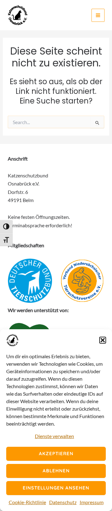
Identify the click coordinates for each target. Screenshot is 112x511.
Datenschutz (63, 502)
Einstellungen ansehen (56, 488)
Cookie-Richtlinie (27, 502)
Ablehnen (56, 471)
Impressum (92, 502)
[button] (103, 340)
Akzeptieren (56, 453)
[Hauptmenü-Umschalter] (98, 15)
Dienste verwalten (54, 436)
